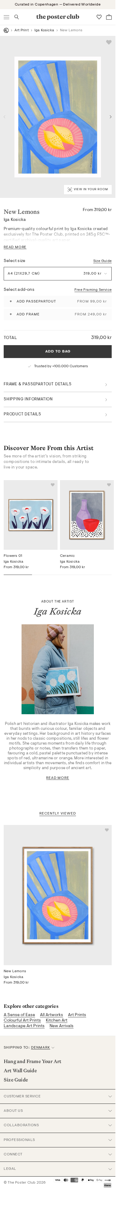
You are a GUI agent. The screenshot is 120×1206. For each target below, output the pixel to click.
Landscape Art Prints (24, 1026)
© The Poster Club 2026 (25, 1183)
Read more (57, 778)
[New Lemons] (58, 895)
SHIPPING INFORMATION (28, 399)
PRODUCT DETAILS (22, 414)
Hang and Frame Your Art (33, 1061)
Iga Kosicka (44, 30)
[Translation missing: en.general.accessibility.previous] (4, 117)
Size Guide (102, 261)
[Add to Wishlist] (109, 42)
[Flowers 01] (31, 515)
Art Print (21, 30)
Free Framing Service (93, 290)
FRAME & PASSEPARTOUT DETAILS (37, 384)
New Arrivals (62, 1026)
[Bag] (109, 17)
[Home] (6, 30)
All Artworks (51, 1015)
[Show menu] (7, 17)
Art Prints (77, 1015)
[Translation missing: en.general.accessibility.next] (110, 117)
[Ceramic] (87, 515)
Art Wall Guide (20, 1070)
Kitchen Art (56, 1021)
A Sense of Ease (19, 1015)
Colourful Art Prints (22, 1021)
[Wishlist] (99, 17)
